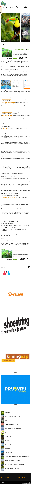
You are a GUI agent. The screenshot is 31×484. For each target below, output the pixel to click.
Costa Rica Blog (3, 39)
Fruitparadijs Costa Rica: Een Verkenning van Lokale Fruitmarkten (15, 464)
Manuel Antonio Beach (8, 452)
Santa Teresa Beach (8, 444)
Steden (22, 39)
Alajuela (22, 40)
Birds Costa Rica (4, 40)
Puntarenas (6, 432)
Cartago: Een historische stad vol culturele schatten (13, 428)
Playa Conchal (7, 440)
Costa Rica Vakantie (14, 7)
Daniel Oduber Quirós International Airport (9, 200)
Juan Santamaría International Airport (8, 197)
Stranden (6, 435)
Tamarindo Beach (7, 448)
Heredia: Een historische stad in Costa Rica (11, 424)
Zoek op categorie (22, 482)
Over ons (17, 482)
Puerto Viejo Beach (8, 436)
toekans (7, 78)
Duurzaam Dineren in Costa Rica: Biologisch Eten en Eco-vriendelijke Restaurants (17, 456)
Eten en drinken (7, 455)
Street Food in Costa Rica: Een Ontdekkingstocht (12, 460)
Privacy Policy (10, 482)
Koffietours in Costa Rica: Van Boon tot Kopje (12, 468)
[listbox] (15, 27)
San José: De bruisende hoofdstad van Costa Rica (25, 25)
